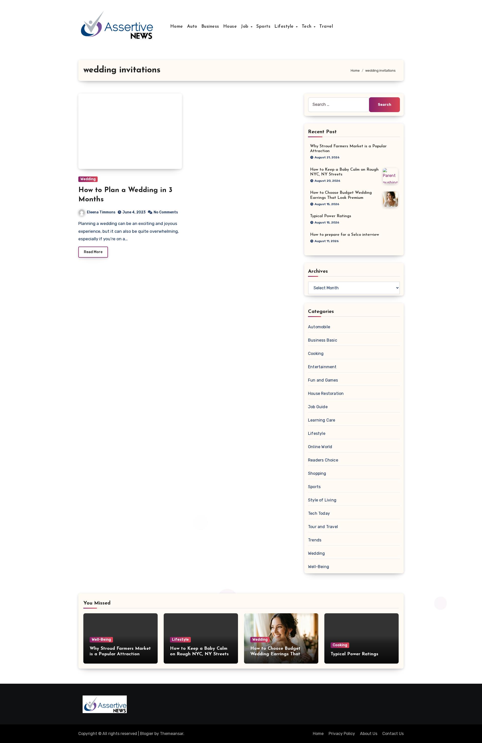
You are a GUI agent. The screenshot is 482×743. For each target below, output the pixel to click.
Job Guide (318, 406)
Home (176, 26)
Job (245, 26)
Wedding (88, 179)
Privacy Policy (342, 733)
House (230, 26)
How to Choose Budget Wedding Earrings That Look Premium (275, 654)
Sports (263, 26)
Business (210, 26)
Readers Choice (323, 460)
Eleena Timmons (101, 212)
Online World (320, 446)
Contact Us (393, 733)
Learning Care (321, 420)
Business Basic (322, 340)
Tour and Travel (323, 526)
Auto (192, 26)
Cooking (316, 353)
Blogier (146, 733)
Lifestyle (284, 26)
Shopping (317, 473)
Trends (314, 540)
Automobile (319, 326)
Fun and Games (323, 380)
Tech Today (319, 513)
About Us (368, 733)
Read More (93, 252)
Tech (307, 26)
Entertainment (322, 366)
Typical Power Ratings (330, 216)
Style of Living (322, 500)
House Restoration (326, 393)
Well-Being (318, 566)
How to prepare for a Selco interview (344, 235)
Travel (326, 26)
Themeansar (171, 733)
